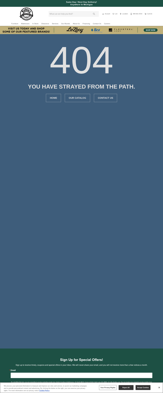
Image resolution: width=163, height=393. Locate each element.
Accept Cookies (143, 387)
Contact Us (97, 24)
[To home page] (26, 14)
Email (13, 370)
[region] (81, 387)
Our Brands (65, 24)
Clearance (45, 24)
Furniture (14, 24)
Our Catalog (77, 98)
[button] (103, 14)
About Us (76, 24)
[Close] (159, 387)
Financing (86, 24)
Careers (107, 24)
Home (53, 98)
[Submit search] (94, 14)
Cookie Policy (44, 390)
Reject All (126, 387)
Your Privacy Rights (107, 387)
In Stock (35, 24)
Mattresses (25, 24)
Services (55, 24)
